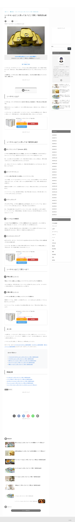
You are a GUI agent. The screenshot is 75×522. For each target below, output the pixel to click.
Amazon (21, 123)
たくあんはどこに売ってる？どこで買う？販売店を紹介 (18, 377)
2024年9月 (54, 194)
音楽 (53, 257)
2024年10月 (54, 192)
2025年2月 (54, 180)
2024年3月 (54, 211)
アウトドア (54, 226)
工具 (53, 240)
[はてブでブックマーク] (23, 415)
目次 (26, 90)
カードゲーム (55, 231)
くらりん (61, 64)
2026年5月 (54, 143)
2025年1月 (54, 183)
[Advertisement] (26, 83)
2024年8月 (54, 197)
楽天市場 (32, 123)
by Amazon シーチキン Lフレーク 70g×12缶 (25, 118)
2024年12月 (54, 186)
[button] (37, 415)
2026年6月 (54, 140)
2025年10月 (54, 163)
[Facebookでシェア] (18, 415)
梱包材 (53, 245)
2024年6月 (54, 203)
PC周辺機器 (54, 223)
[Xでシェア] (14, 415)
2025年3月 (54, 177)
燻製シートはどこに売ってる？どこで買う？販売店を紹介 (20, 364)
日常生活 (54, 243)
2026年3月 (54, 149)
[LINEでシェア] (32, 415)
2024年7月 (54, 200)
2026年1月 (54, 155)
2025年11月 (54, 160)
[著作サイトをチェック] (61, 80)
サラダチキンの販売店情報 (37, 344)
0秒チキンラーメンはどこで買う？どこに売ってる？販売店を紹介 (22, 360)
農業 (53, 251)
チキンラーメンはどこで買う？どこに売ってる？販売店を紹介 (21, 362)
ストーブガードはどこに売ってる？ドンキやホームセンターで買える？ (22, 384)
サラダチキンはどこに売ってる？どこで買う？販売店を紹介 (21, 358)
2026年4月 (54, 146)
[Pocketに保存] (28, 415)
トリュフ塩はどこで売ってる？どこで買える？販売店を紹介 (19, 379)
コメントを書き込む (26, 510)
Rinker (21, 312)
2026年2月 (54, 152)
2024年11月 (54, 189)
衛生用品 (54, 248)
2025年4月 (54, 174)
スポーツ (54, 234)
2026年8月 (54, 135)
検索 (52, 46)
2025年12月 (54, 157)
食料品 (7, 389)
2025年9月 (54, 166)
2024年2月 (54, 214)
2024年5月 (54, 206)
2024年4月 (54, 209)
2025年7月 (54, 169)
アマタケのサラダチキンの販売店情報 (23, 344)
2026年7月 (54, 138)
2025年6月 (54, 172)
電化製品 (54, 254)
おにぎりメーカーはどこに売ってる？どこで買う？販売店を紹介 (20, 381)
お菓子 (53, 228)
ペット (53, 237)
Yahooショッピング (21, 126)
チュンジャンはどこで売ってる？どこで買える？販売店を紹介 (20, 383)
